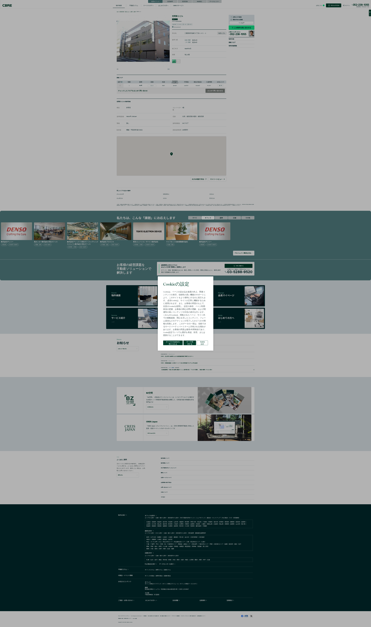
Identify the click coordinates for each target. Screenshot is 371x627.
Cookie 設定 (202, 343)
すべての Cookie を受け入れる (173, 343)
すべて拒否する (189, 343)
